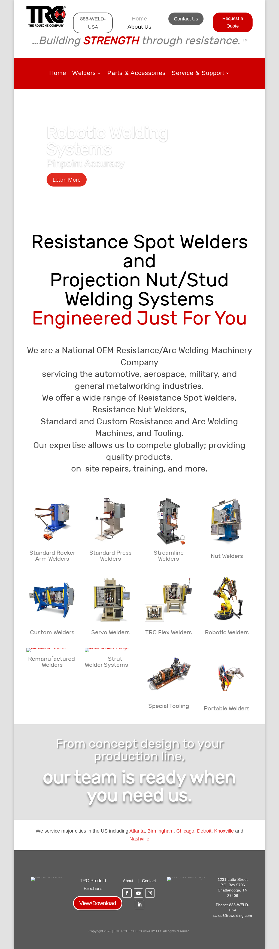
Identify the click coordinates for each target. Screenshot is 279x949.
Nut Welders (227, 556)
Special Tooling (168, 706)
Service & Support (198, 73)
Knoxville (224, 831)
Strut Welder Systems (106, 661)
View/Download (97, 903)
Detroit (204, 831)
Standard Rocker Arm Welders (52, 555)
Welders (84, 73)
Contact (149, 880)
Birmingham (160, 831)
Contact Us (186, 19)
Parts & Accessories (136, 73)
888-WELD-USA (93, 23)
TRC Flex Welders (168, 632)
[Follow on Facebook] (127, 893)
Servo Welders (110, 632)
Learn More (67, 180)
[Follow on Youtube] (138, 893)
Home (139, 19)
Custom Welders (52, 632)
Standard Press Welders (110, 555)
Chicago (185, 831)
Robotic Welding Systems (107, 140)
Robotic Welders (227, 632)
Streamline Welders (169, 555)
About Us (139, 27)
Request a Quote (232, 22)
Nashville (139, 839)
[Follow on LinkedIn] (139, 904)
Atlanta (137, 831)
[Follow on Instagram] (149, 893)
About (128, 880)
